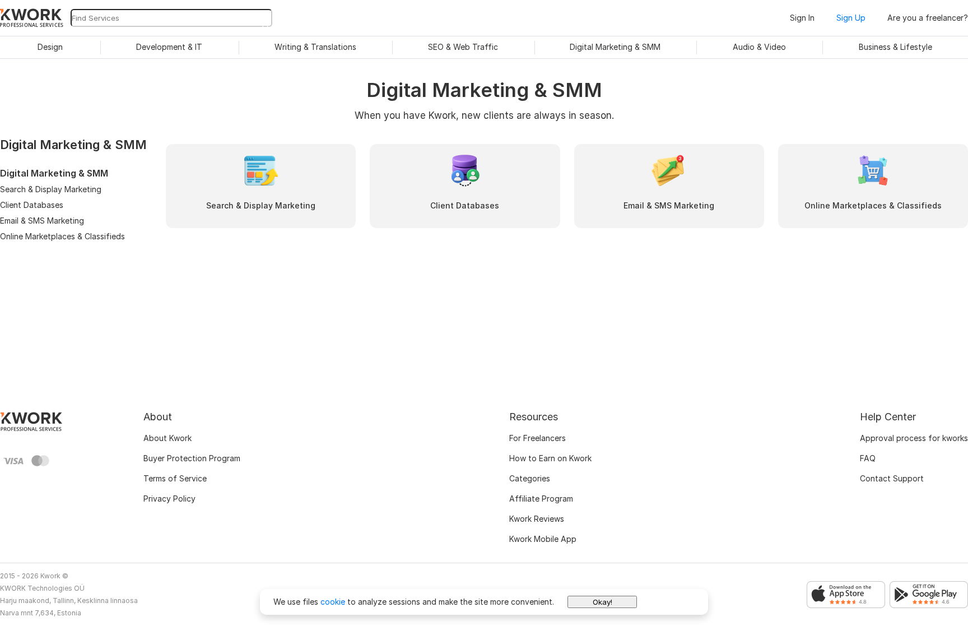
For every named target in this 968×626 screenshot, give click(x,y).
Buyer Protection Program (191, 458)
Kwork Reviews (536, 518)
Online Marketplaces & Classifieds (62, 236)
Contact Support (892, 478)
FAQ (868, 458)
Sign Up (850, 17)
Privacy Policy (169, 498)
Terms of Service (175, 478)
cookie (332, 601)
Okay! (602, 601)
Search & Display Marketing (50, 189)
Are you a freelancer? (927, 17)
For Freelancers (537, 438)
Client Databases (31, 205)
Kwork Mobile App (542, 539)
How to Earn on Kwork (550, 458)
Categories (529, 478)
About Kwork (167, 438)
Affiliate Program (541, 498)
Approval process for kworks (914, 438)
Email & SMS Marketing (42, 220)
